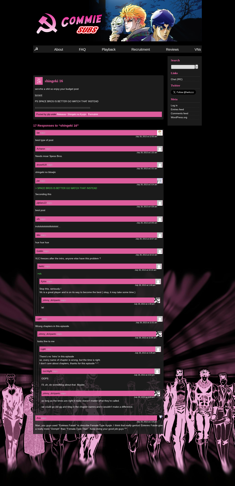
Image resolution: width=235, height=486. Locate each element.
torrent (38, 95)
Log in (174, 105)
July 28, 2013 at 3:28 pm (145, 353)
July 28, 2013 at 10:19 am (145, 270)
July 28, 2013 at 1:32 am (147, 152)
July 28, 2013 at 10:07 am (146, 239)
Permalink (93, 114)
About (58, 49)
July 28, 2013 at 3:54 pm (144, 375)
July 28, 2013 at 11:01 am (146, 322)
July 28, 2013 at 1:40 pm (145, 285)
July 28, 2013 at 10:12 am (146, 255)
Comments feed (179, 113)
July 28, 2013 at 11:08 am (145, 338)
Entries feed (177, 109)
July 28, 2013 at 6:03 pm (144, 397)
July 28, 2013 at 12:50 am (146, 136)
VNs (198, 49)
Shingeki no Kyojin (77, 114)
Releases (61, 114)
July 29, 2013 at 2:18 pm (147, 422)
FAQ (82, 49)
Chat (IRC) (177, 79)
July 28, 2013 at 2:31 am (147, 168)
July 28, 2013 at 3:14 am (147, 184)
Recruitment (140, 49)
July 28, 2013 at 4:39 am (147, 207)
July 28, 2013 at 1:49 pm (144, 304)
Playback (109, 49)
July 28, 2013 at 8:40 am (147, 223)
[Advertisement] (98, 63)
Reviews (172, 49)
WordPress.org (179, 117)
